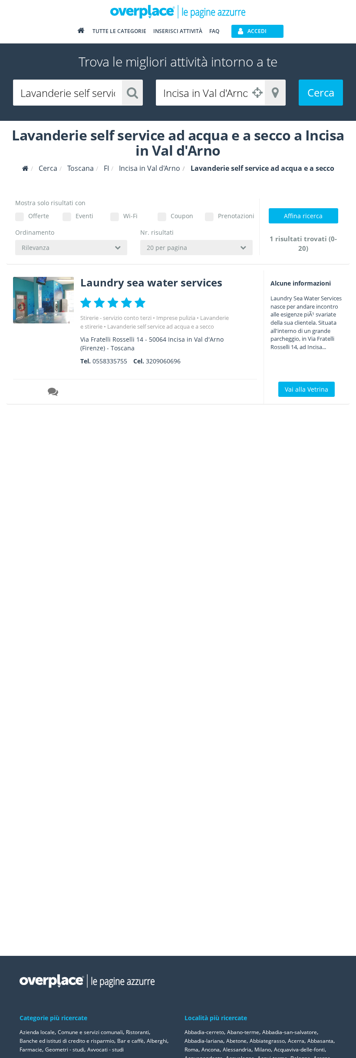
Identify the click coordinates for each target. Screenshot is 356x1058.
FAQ (214, 31)
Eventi (84, 216)
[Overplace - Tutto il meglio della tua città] (81, 32)
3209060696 (163, 361)
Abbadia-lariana (204, 1041)
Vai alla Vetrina (306, 389)
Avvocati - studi (105, 1049)
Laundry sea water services (151, 282)
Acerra (296, 1041)
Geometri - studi (64, 1049)
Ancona (210, 1049)
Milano (262, 1049)
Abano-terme (243, 1032)
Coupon (182, 216)
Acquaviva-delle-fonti (299, 1049)
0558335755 (109, 361)
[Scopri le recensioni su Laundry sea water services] (53, 393)
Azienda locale (37, 1032)
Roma (191, 1049)
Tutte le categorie (119, 31)
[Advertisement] (306, 540)
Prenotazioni (235, 216)
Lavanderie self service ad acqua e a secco (160, 326)
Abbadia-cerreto (204, 1032)
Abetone (236, 1041)
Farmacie (31, 1049)
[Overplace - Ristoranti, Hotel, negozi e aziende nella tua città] (178, 11)
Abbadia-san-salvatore (289, 1032)
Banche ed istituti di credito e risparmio (67, 1041)
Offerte (38, 216)
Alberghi (157, 1041)
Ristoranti (137, 1032)
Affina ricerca (303, 216)
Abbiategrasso (267, 1041)
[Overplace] (25, 168)
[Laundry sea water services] (43, 300)
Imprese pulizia (175, 318)
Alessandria (237, 1049)
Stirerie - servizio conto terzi (116, 318)
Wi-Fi (130, 216)
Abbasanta (320, 1041)
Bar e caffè (130, 1041)
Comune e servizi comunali (90, 1032)
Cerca (320, 92)
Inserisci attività (177, 31)
